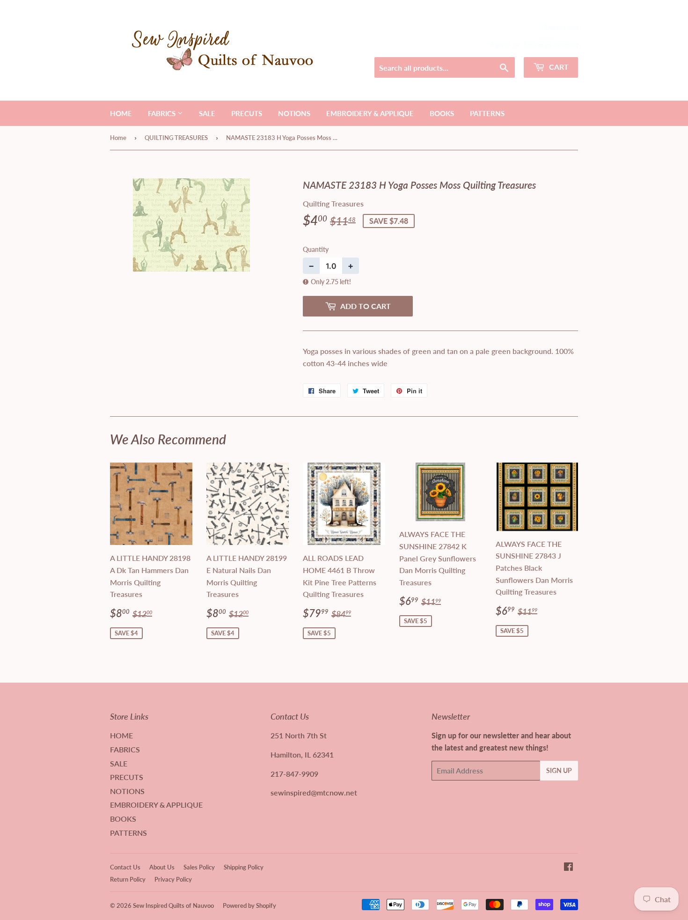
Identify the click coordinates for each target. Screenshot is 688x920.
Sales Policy (199, 867)
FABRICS (162, 113)
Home (118, 137)
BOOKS (442, 113)
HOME (121, 113)
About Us (162, 867)
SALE (207, 113)
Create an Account (551, 45)
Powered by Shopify (249, 905)
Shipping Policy (243, 867)
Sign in (500, 45)
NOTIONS (294, 113)
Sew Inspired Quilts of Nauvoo (173, 905)
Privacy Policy (173, 879)
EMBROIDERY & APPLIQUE (370, 113)
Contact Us (125, 867)
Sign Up (559, 770)
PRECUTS (246, 113)
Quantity (316, 249)
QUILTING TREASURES (176, 137)
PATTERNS (487, 113)
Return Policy (128, 879)
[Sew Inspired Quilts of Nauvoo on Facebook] (568, 867)
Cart (558, 66)
